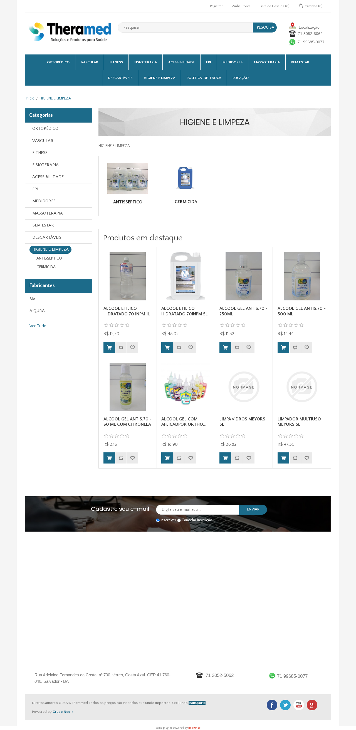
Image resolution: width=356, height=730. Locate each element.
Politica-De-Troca (204, 78)
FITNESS (116, 62)
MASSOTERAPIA (267, 62)
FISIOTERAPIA (145, 62)
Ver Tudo (37, 325)
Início (30, 98)
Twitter (285, 705)
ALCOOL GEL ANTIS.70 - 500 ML (302, 311)
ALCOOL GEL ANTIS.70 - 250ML (243, 311)
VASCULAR (89, 62)
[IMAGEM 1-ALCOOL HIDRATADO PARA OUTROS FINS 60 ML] (127, 387)
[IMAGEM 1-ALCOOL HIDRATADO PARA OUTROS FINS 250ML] (243, 276)
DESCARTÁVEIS (120, 78)
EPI (208, 62)
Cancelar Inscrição (197, 520)
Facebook (272, 705)
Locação (241, 78)
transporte (197, 703)
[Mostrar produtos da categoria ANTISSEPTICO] (127, 178)
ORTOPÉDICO (58, 62)
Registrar (216, 6)
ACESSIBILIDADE (181, 62)
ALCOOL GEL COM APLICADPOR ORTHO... (183, 422)
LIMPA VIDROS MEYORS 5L (242, 422)
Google (312, 705)
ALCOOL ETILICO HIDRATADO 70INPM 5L (184, 311)
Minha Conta (241, 6)
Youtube (298, 705)
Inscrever (168, 520)
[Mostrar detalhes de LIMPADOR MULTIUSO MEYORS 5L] (302, 387)
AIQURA (37, 310)
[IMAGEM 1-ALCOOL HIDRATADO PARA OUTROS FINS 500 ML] (302, 276)
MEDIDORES (232, 62)
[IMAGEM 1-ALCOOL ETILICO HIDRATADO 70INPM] (185, 276)
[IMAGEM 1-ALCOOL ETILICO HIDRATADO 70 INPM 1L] (127, 276)
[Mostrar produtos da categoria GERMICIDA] (186, 178)
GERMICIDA (46, 267)
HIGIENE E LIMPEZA (159, 78)
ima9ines (194, 727)
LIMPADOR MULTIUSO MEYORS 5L (299, 422)
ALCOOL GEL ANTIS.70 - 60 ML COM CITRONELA (127, 422)
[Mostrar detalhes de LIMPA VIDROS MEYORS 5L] (243, 387)
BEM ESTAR (300, 62)
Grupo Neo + (63, 712)
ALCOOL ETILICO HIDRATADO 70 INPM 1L (126, 311)
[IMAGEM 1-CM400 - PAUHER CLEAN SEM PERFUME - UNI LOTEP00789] (185, 387)
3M (32, 299)
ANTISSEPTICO (49, 258)
